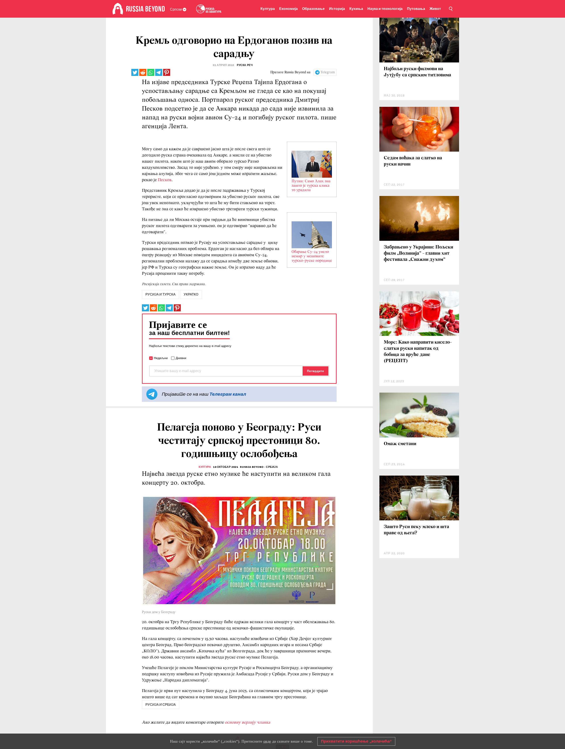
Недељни (161, 358)
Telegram (327, 72)
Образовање (313, 9)
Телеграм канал (227, 394)
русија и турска (160, 294)
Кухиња (356, 9)
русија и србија (160, 705)
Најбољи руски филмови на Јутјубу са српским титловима (417, 72)
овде (267, 741)
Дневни (181, 358)
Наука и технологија (385, 9)
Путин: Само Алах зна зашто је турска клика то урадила (311, 185)
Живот (435, 9)
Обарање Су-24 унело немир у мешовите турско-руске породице (312, 256)
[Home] (118, 9)
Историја (337, 9)
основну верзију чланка (247, 722)
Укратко (191, 294)
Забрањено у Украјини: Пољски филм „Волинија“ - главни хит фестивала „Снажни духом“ (418, 253)
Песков (164, 180)
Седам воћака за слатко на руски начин (413, 161)
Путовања (416, 9)
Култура (267, 9)
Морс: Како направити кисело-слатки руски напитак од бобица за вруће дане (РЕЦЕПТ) (418, 351)
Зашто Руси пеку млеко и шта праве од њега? (416, 530)
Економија (288, 9)
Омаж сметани (400, 443)
